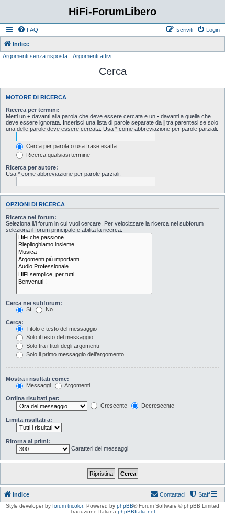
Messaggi (38, 385)
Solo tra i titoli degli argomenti (62, 346)
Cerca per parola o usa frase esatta (71, 146)
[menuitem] (27, 30)
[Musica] (84, 252)
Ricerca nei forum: (31, 217)
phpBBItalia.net (136, 511)
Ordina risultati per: (33, 398)
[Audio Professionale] (84, 267)
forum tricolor (67, 506)
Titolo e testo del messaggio (61, 328)
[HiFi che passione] (84, 237)
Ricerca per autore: (32, 167)
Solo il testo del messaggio (59, 337)
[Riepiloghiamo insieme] (84, 245)
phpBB (125, 506)
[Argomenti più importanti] (84, 259)
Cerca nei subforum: (34, 303)
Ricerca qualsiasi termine (57, 155)
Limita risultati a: (29, 420)
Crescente (113, 405)
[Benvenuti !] (84, 282)
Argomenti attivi (92, 56)
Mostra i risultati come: (37, 379)
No (48, 309)
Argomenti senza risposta (35, 56)
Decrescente (157, 405)
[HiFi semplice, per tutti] (84, 274)
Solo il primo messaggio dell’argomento (74, 354)
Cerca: (15, 322)
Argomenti (76, 385)
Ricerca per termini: (33, 110)
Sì (28, 309)
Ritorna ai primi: (28, 441)
